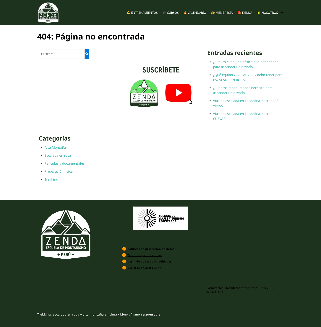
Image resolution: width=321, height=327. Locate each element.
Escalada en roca (58, 155)
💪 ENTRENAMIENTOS (142, 12)
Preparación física (59, 171)
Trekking (51, 179)
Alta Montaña (55, 147)
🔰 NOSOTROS (267, 12)
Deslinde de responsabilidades (149, 261)
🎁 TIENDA (244, 12)
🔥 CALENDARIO (194, 12)
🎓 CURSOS (171, 12)
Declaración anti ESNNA (144, 268)
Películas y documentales (65, 163)
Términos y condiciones (144, 255)
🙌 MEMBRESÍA (222, 12)
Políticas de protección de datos (151, 249)
